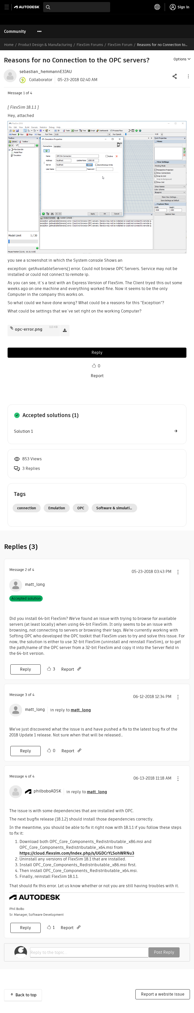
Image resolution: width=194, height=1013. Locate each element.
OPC (80, 508)
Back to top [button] (26, 995)
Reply (97, 352)
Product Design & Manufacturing (45, 44)
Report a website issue (162, 994)
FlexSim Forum (120, 44)
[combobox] (76, 7)
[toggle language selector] (157, 7)
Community (15, 31)
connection (26, 508)
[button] (188, 76)
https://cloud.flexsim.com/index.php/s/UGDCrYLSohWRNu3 (76, 853)
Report (97, 376)
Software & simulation (115, 508)
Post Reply (164, 952)
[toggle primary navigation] (9, 7)
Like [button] (94, 365)
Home (9, 44)
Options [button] (180, 59)
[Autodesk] (27, 7)
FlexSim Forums (90, 44)
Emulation (56, 508)
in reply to (70, 710)
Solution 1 (23, 431)
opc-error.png (28, 329)
